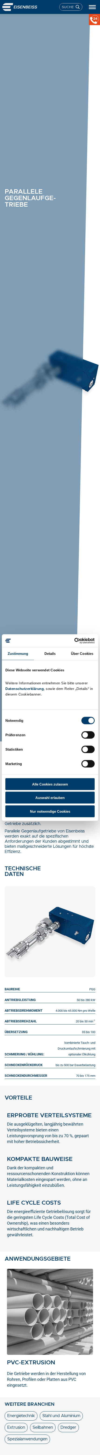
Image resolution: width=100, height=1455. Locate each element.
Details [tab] (50, 654)
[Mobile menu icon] (92, 7)
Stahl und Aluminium (61, 1416)
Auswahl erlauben (50, 798)
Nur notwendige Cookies (50, 811)
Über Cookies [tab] (82, 654)
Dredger (68, 1427)
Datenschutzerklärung (24, 688)
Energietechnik (21, 1416)
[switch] (88, 735)
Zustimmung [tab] (18, 654)
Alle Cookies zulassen (50, 784)
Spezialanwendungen (27, 1439)
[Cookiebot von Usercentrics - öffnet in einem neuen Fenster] (74, 641)
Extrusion (16, 1427)
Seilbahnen (43, 1427)
